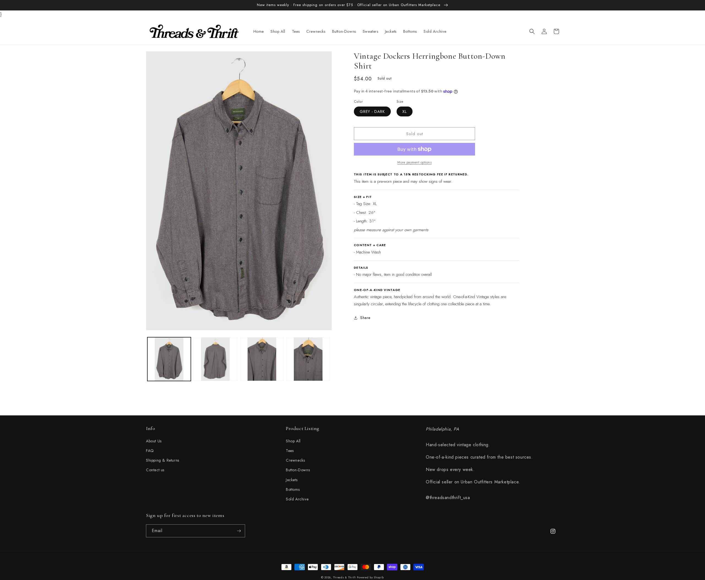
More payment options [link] (414, 162)
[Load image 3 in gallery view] (262, 359)
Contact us (155, 470)
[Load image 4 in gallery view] (308, 359)
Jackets (291, 480)
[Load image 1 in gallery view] (169, 359)
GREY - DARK (372, 111)
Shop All (293, 441)
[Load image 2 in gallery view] (215, 359)
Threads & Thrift (344, 577)
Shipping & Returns (162, 460)
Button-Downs (298, 470)
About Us (154, 441)
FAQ (150, 450)
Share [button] (365, 317)
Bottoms (293, 489)
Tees (290, 450)
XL (404, 111)
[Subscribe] (239, 530)
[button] (532, 31)
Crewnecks (295, 460)
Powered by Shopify (370, 577)
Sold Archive (297, 499)
